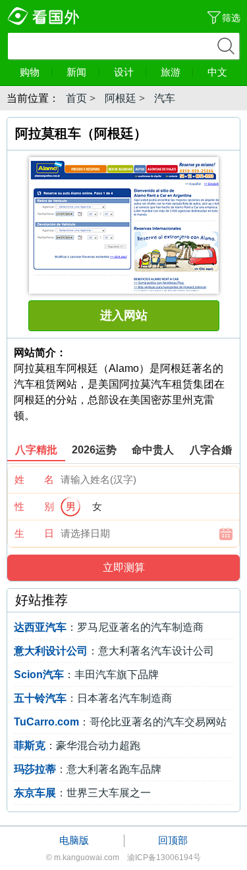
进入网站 (124, 315)
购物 (30, 72)
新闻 (76, 72)
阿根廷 (120, 98)
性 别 (34, 506)
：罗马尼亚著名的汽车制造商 (109, 627)
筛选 (231, 17)
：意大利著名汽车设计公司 (114, 650)
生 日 (34, 533)
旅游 (170, 72)
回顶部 (173, 840)
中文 (217, 72)
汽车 (164, 98)
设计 (124, 72)
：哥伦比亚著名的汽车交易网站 (120, 721)
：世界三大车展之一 (82, 792)
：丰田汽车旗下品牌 (86, 674)
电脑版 (74, 840)
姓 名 (34, 479)
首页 (76, 98)
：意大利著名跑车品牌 (87, 769)
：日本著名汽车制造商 (93, 698)
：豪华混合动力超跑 (77, 745)
